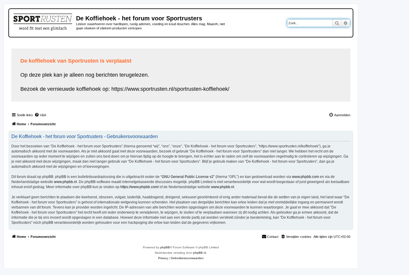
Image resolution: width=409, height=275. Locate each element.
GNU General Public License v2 (187, 177)
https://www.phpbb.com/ (139, 187)
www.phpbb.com (305, 177)
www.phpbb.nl (65, 182)
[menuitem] (40, 115)
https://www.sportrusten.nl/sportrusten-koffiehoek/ (170, 89)
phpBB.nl (199, 252)
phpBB (165, 247)
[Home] (43, 20)
